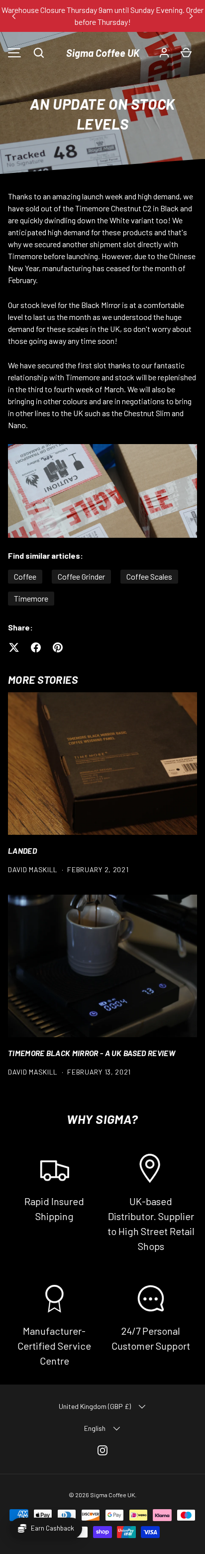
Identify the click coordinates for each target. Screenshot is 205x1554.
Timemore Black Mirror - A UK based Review (91, 1053)
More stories (43, 679)
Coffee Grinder (81, 576)
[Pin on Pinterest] (58, 647)
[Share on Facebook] (36, 647)
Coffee (25, 576)
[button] (39, 53)
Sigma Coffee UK (102, 53)
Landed (22, 850)
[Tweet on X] (14, 647)
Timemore (31, 598)
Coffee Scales (149, 576)
